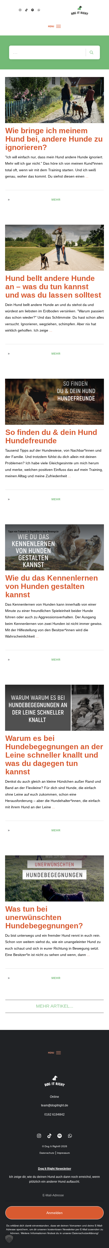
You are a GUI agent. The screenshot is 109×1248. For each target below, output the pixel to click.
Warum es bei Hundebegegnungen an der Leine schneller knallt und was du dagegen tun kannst (54, 755)
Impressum (63, 1152)
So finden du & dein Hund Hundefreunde (51, 436)
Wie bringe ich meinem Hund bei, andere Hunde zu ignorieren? (54, 138)
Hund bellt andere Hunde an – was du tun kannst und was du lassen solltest (53, 286)
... (86, 176)
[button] (9, 1239)
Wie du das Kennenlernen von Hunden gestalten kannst (51, 586)
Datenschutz (47, 1152)
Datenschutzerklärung (85, 1233)
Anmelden (54, 1213)
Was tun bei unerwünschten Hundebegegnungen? (44, 917)
